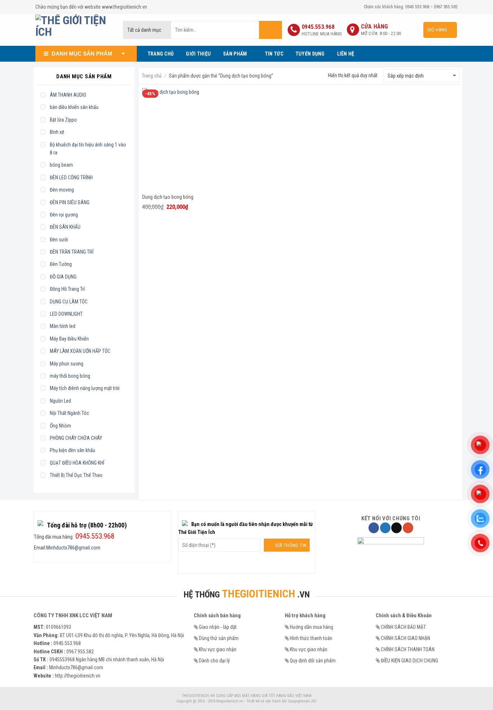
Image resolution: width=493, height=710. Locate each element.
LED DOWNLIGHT (66, 314)
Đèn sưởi (59, 239)
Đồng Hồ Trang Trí (67, 289)
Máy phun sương (66, 364)
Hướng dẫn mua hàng (311, 627)
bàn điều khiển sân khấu (74, 107)
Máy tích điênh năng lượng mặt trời (84, 388)
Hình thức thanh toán (311, 638)
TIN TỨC (274, 54)
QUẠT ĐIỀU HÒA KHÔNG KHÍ (77, 463)
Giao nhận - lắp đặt (218, 627)
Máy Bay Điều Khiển (69, 339)
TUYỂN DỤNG (310, 54)
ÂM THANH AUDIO (68, 95)
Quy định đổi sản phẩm (313, 660)
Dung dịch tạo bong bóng (167, 197)
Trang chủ (152, 76)
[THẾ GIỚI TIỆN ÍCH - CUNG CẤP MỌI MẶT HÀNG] (73, 30)
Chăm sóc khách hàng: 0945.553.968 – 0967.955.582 (411, 6)
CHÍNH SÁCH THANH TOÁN (408, 649)
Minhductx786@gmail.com (73, 548)
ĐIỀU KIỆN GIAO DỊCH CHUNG (409, 660)
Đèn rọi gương (64, 215)
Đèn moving (62, 190)
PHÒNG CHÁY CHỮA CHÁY (76, 438)
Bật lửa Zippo (63, 120)
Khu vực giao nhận (217, 649)
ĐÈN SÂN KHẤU (65, 227)
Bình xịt (57, 132)
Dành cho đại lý (214, 660)
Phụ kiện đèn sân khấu (72, 450)
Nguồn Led (60, 401)
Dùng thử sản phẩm (219, 638)
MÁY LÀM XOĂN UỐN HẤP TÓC (80, 351)
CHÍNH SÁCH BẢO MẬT (403, 627)
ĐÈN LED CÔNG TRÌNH (71, 177)
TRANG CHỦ (161, 54)
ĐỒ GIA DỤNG (63, 277)
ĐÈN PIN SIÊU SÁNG (70, 202)
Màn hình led (62, 326)
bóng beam (61, 165)
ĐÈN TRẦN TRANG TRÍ (71, 252)
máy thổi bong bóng (70, 376)
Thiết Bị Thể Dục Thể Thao (76, 475)
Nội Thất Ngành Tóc (69, 413)
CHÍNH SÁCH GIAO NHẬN (405, 638)
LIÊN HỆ (345, 54)
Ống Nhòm (60, 426)
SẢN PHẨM (235, 54)
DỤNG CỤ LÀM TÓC (69, 301)
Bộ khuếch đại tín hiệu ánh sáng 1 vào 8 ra (88, 148)
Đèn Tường (61, 264)
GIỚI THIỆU (198, 54)
